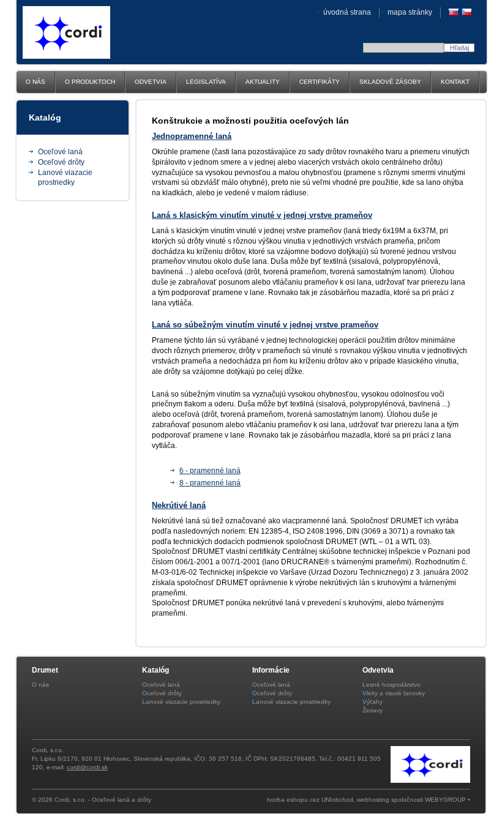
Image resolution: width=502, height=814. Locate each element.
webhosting (373, 799)
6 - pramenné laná (210, 470)
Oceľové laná (60, 151)
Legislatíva (206, 81)
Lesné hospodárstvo (391, 684)
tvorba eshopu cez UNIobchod (310, 799)
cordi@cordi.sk (87, 767)
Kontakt (455, 81)
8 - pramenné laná (210, 483)
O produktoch (90, 81)
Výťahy (372, 701)
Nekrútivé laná (179, 505)
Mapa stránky (410, 12)
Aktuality (262, 81)
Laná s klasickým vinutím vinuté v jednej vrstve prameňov (262, 215)
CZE (466, 12)
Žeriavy (372, 710)
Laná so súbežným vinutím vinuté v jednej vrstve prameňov (265, 324)
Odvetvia (151, 81)
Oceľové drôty (61, 162)
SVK (454, 12)
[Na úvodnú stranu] (66, 56)
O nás (35, 81)
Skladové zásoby (390, 81)
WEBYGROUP (445, 799)
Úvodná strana (347, 12)
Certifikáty (319, 81)
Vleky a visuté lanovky (393, 693)
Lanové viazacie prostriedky (181, 701)
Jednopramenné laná (191, 136)
